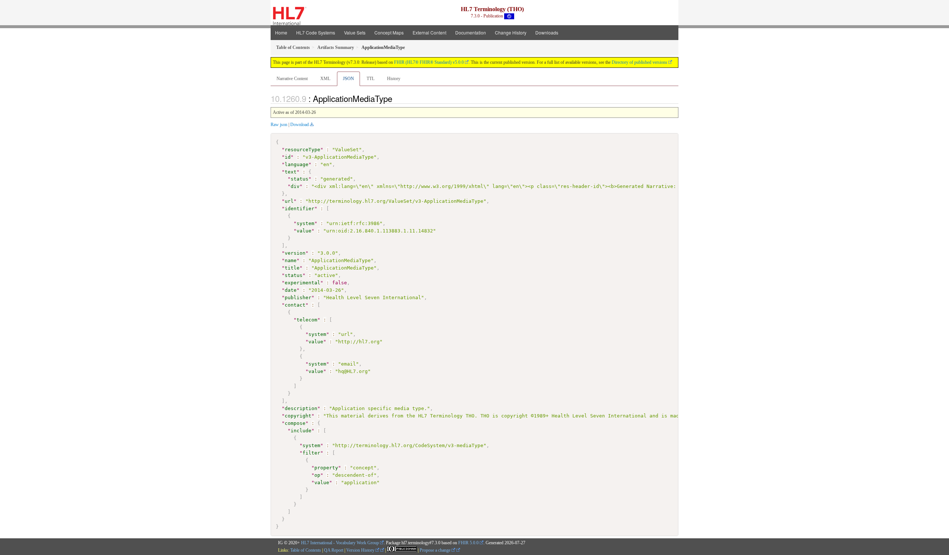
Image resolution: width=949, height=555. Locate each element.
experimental (302, 282)
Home (281, 32)
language (296, 164)
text (291, 172)
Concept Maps (389, 32)
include (301, 430)
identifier (299, 208)
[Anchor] (396, 98)
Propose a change (436, 550)
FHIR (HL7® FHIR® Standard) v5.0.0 (429, 62)
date (291, 290)
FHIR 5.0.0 (468, 542)
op (317, 475)
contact (295, 305)
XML (325, 78)
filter (311, 453)
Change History (510, 32)
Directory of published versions (639, 62)
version (295, 253)
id (288, 157)
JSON (348, 78)
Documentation (470, 32)
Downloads (546, 32)
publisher (298, 297)
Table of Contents (305, 550)
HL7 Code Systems (315, 32)
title (292, 268)
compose (295, 423)
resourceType (302, 149)
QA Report (333, 550)
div (295, 186)
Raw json (279, 124)
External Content (429, 32)
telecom (307, 320)
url (289, 201)
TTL (370, 78)
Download (299, 124)
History (393, 78)
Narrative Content (292, 78)
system (305, 223)
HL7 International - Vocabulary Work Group (340, 542)
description (301, 408)
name (291, 260)
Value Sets (355, 32)
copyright (298, 416)
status (299, 179)
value (304, 231)
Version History (361, 550)
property (326, 467)
